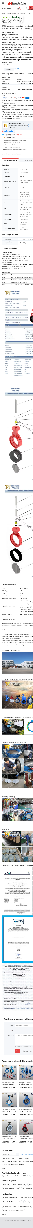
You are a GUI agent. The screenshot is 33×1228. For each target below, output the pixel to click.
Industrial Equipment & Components (16, 13)
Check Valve (22, 1165)
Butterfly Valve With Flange (11, 1188)
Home (3, 13)
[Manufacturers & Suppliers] (16, 3)
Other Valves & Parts (19, 1184)
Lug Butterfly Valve (24, 1158)
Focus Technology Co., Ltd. (23, 1220)
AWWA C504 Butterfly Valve (10, 1165)
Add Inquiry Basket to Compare (13, 154)
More (3, 1214)
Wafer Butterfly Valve (8, 1158)
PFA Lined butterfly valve (26, 1161)
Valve (28, 13)
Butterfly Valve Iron (25, 1206)
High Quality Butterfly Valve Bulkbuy (13, 1211)
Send (17, 1051)
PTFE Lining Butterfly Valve (9, 1161)
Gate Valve (6, 1184)
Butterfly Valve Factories (10, 1197)
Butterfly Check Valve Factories (12, 1202)
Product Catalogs (28, 1154)
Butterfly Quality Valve (9, 1206)
